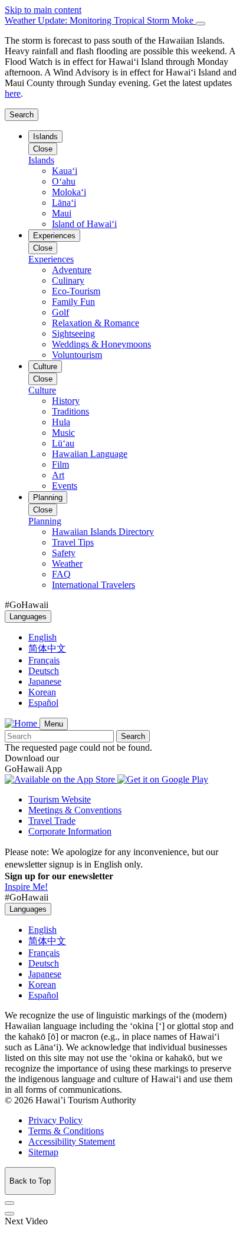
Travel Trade (51, 821)
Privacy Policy (55, 1120)
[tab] (121, 20)
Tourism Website (59, 799)
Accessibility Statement (71, 1141)
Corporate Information (69, 831)
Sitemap (43, 1152)
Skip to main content (43, 10)
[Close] (200, 23)
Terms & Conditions (66, 1131)
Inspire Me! (26, 887)
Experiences (54, 235)
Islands (45, 136)
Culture (45, 366)
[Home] (22, 723)
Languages (28, 616)
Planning (48, 497)
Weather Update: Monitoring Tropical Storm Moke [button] (100, 20)
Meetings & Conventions (74, 810)
